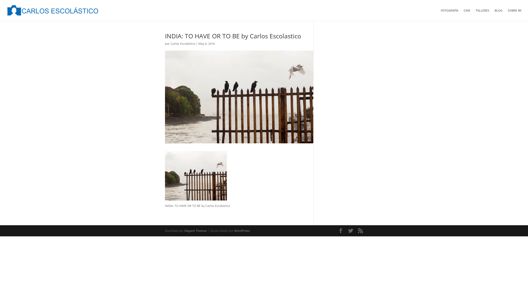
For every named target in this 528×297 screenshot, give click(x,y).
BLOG (498, 10)
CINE (467, 10)
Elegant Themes (195, 231)
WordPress (242, 231)
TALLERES (482, 10)
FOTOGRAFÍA (449, 10)
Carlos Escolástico (183, 44)
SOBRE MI (514, 10)
